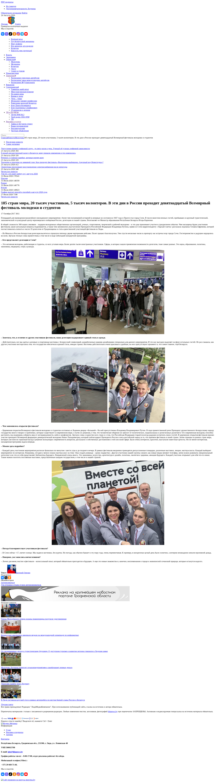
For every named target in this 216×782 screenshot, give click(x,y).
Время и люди (17, 96)
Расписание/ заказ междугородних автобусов (30, 80)
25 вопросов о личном (20, 110)
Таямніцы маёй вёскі (20, 89)
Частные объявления (20, 131)
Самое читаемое (13, 144)
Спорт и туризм (17, 71)
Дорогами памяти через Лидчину (15, 684)
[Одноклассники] (9, 577)
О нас (8, 730)
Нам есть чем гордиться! (21, 51)
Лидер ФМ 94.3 (17, 115)
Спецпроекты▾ (12, 87)
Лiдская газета (7, 704)
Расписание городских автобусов (25, 78)
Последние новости (14, 142)
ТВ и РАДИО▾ (12, 112)
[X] (6, 577)
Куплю (4, 187)
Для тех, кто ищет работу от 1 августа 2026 (19, 174)
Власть (9, 55)
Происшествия (12, 73)
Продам (4, 178)
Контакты (5, 739)
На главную (11, 6)
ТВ (12, 119)
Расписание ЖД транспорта (23, 82)
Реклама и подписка (14, 732)
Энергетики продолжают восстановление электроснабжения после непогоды (34, 167)
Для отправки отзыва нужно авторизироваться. (21, 585)
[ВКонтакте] (2, 577)
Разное (4, 183)
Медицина (15, 64)
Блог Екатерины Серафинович (24, 108)
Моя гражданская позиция (22, 92)
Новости (11, 138)
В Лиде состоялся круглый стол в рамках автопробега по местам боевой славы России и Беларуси (43, 700)
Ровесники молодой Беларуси (23, 103)
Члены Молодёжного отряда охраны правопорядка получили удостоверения (33, 619)
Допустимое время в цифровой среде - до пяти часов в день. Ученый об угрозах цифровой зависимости (45, 149)
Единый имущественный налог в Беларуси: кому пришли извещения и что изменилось (38, 153)
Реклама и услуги (13, 122)
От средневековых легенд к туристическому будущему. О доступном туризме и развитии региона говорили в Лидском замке (54, 651)
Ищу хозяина (16, 44)
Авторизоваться (8, 583)
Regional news (17, 39)
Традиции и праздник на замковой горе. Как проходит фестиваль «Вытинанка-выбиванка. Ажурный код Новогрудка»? (52, 162)
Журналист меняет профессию (24, 101)
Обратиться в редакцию (11, 13)
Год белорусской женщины (22, 41)
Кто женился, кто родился (22, 46)
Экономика (11, 57)
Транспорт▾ (11, 76)
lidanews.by (113, 711)
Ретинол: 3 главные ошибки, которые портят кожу (22, 158)
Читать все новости (9, 171)
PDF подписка (7, 2)
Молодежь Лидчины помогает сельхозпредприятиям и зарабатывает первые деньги (36, 667)
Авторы (9, 735)
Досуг (13, 69)
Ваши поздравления (19, 126)
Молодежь (15, 62)
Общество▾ (11, 59)
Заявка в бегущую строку (22, 124)
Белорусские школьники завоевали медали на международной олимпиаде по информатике (40, 635)
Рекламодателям (18, 128)
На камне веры (17, 94)
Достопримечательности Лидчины (21, 9)
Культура (15, 48)
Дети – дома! (16, 99)
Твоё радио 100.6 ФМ (20, 117)
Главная (4, 138)
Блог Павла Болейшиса (21, 105)
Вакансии (10, 85)
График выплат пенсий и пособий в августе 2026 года (24, 192)
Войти (24, 13)
